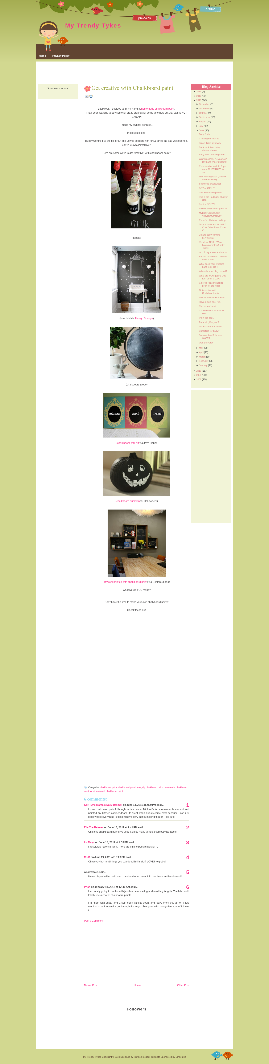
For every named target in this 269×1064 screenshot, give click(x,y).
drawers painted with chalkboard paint (125, 581)
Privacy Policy (61, 55)
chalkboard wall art (128, 443)
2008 (198, 379)
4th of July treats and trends (213, 252)
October (203, 113)
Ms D (87, 857)
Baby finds (204, 134)
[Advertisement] (134, 73)
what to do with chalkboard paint (106, 791)
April (201, 352)
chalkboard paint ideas (129, 787)
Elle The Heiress (94, 827)
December (204, 104)
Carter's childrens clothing (212, 220)
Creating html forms (209, 138)
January (203, 365)
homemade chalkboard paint (157, 108)
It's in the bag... (206, 318)
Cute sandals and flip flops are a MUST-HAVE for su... (212, 169)
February (203, 361)
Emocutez (181, 1057)
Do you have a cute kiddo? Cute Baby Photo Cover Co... (212, 227)
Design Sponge (144, 318)
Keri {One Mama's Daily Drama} (103, 804)
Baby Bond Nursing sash (211, 154)
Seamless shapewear (210, 183)
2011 (198, 100)
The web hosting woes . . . (212, 192)
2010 (198, 371)
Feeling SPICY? (207, 204)
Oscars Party (206, 342)
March (202, 356)
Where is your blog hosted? (213, 271)
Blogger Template (151, 1057)
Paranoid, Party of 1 (209, 322)
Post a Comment (93, 920)
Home (42, 55)
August (202, 121)
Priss (87, 887)
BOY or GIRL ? (207, 188)
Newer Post (90, 985)
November (204, 108)
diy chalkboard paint (152, 787)
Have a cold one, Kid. (210, 302)
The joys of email (207, 306)
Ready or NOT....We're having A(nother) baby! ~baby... (212, 245)
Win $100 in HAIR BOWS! (212, 297)
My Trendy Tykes (93, 25)
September (204, 117)
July (201, 126)
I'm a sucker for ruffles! (211, 326)
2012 (198, 96)
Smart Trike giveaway (210, 143)
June (201, 130)
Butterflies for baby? (209, 331)
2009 (198, 375)
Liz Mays (89, 842)
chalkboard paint (108, 787)
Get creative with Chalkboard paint (132, 88)
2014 (198, 91)
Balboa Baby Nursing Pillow (213, 208)
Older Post (183, 985)
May (201, 348)
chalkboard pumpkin (128, 501)
